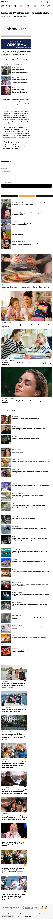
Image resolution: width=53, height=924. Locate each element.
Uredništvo (4, 913)
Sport (18, 5)
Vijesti (12, 5)
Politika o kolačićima (43, 913)
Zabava (50, 5)
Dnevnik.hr (5, 5)
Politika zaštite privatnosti (31, 913)
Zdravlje (38, 5)
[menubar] (47, 2)
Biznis (44, 5)
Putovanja (24, 5)
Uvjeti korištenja (21, 913)
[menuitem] (47, 2)
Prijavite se (26, 186)
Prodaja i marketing (12, 913)
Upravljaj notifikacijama (8, 916)
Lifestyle (31, 5)
